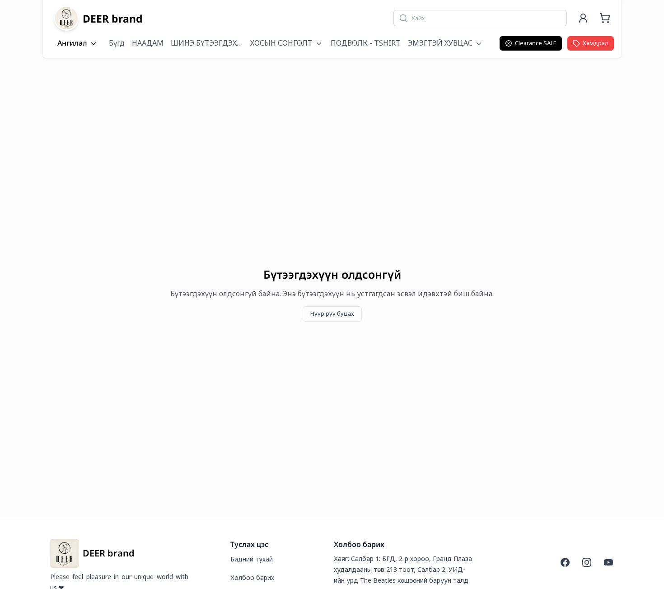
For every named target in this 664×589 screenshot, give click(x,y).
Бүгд (117, 43)
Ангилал (72, 43)
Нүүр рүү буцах (332, 313)
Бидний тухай (251, 559)
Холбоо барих (252, 577)
